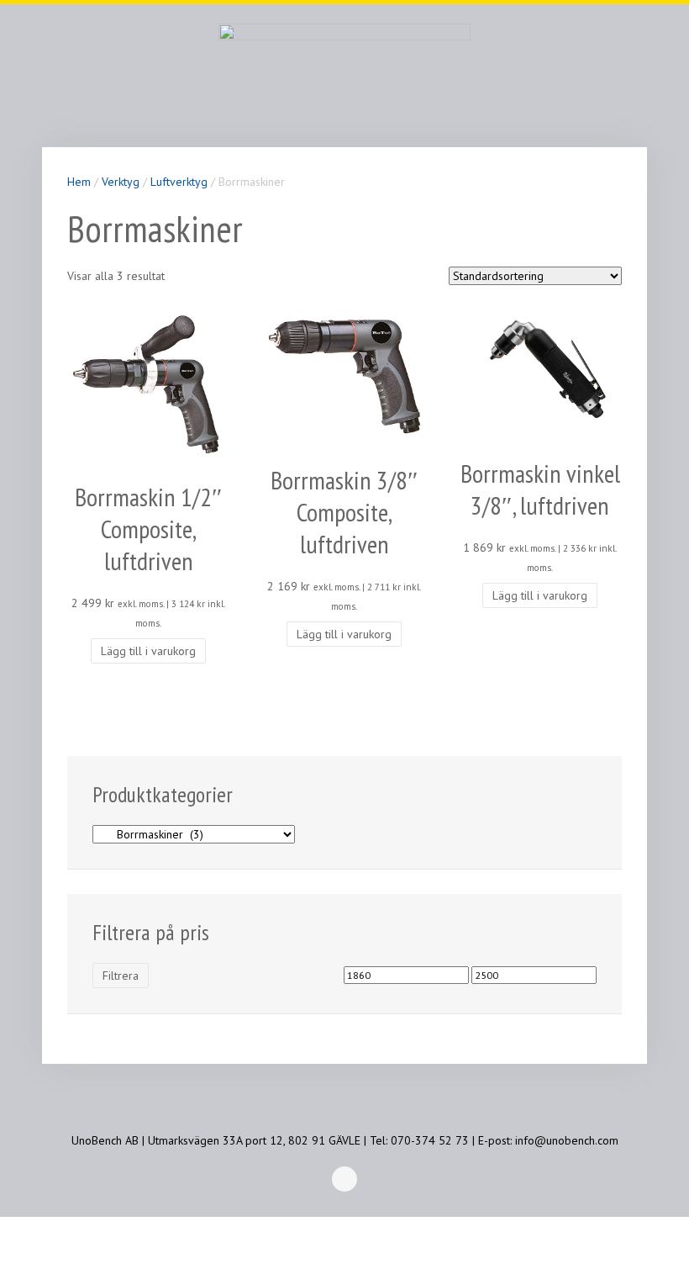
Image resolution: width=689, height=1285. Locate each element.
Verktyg (120, 181)
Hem (79, 181)
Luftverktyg (179, 181)
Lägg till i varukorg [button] (148, 650)
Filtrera (121, 975)
